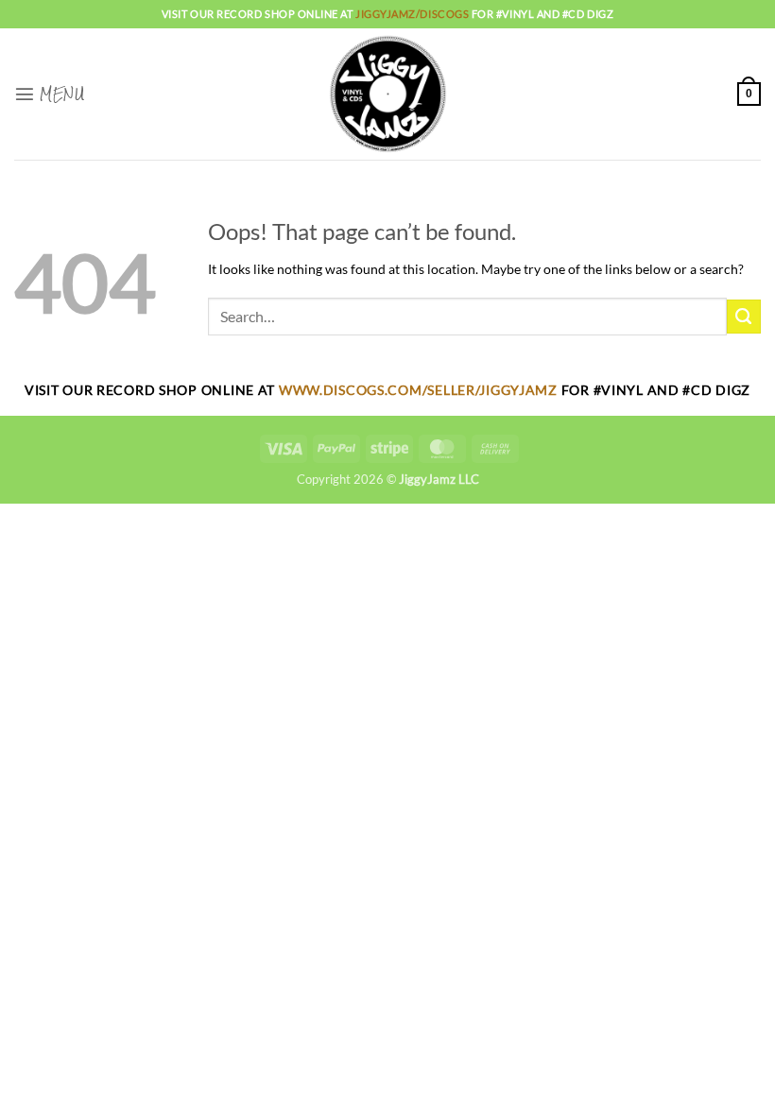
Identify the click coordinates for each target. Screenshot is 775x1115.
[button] (49, 93)
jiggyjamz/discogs (413, 14)
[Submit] (744, 317)
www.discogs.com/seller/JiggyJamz (420, 390)
